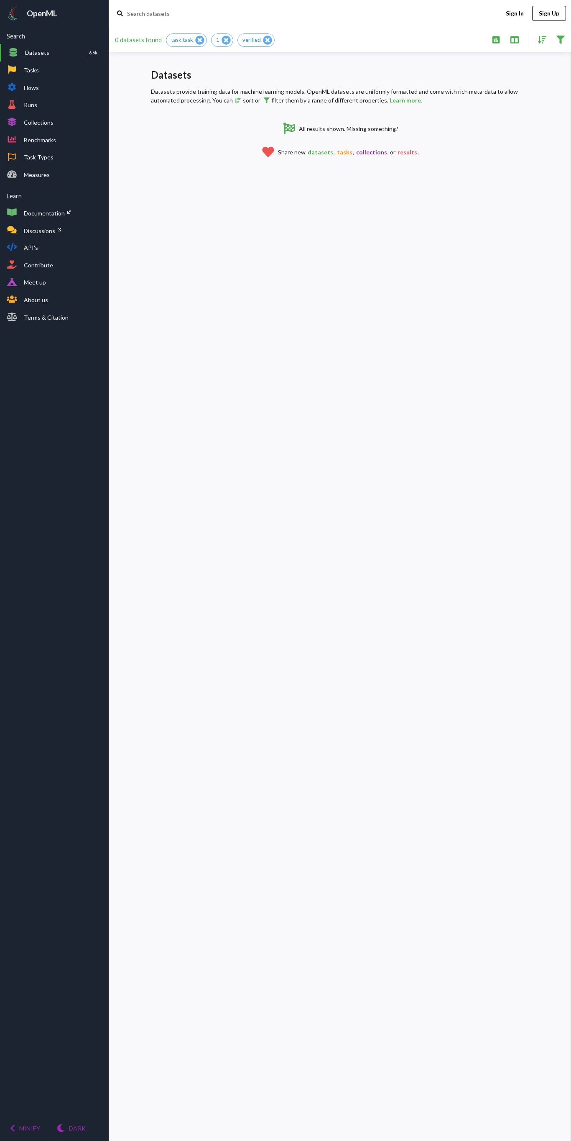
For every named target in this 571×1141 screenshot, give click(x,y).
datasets (320, 152)
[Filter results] (560, 39)
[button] (186, 40)
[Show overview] (496, 39)
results (407, 152)
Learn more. (406, 100)
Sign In (515, 13)
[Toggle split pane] (514, 39)
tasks (344, 152)
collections (371, 152)
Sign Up (549, 13)
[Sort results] (539, 39)
